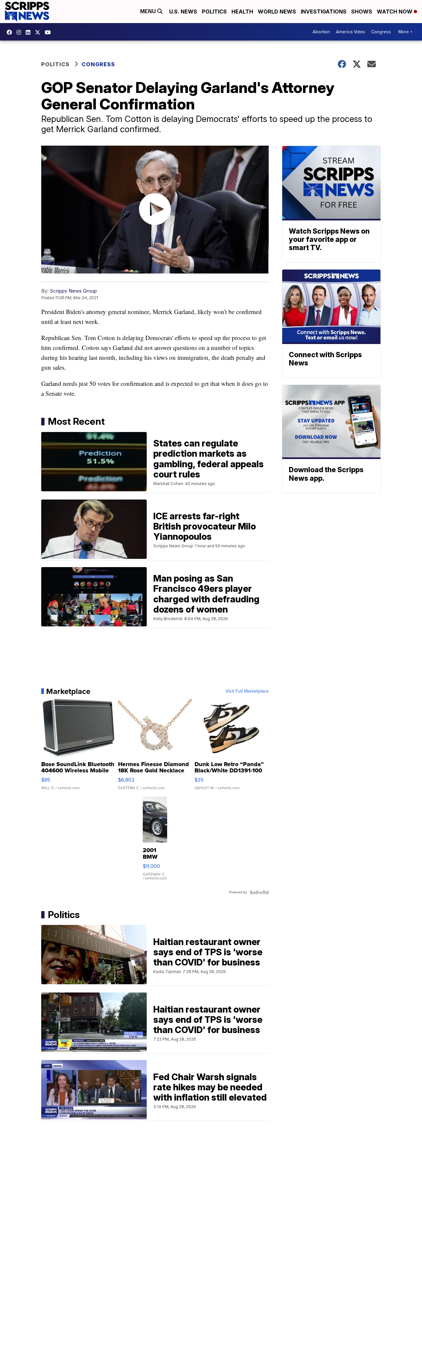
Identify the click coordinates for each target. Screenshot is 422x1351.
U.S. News (183, 11)
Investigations (324, 11)
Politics (214, 11)
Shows (361, 11)
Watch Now (395, 11)
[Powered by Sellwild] (259, 892)
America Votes (350, 31)
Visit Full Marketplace (247, 691)
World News (277, 11)
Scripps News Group (73, 291)
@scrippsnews (49, 32)
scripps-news (30, 32)
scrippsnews (11, 32)
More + (405, 31)
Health (242, 11)
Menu (148, 11)
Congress (381, 31)
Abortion (321, 31)
